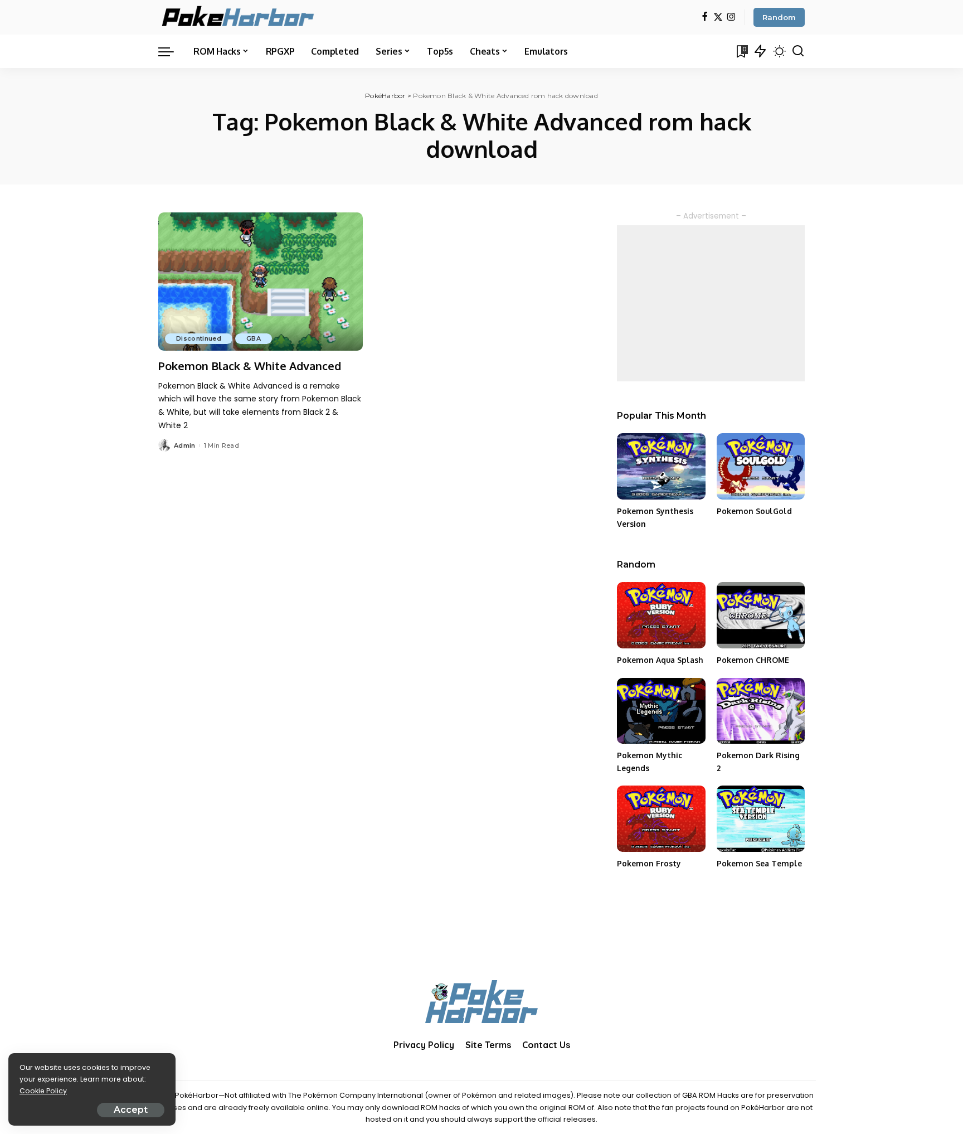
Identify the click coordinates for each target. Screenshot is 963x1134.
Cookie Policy (43, 1091)
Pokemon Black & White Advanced (249, 365)
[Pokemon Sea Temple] (761, 819)
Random (779, 17)
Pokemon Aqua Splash (660, 660)
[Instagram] (731, 17)
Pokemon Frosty (649, 863)
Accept (131, 1109)
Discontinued (198, 338)
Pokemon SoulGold (754, 511)
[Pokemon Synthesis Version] (661, 466)
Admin (185, 445)
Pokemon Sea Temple (759, 863)
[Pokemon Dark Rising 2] (761, 711)
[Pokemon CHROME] (761, 615)
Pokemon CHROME (753, 660)
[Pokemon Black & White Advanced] (260, 281)
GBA (253, 338)
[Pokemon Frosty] (661, 819)
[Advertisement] (711, 303)
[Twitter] (718, 17)
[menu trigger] (171, 51)
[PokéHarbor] (238, 17)
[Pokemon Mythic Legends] (661, 711)
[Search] (798, 51)
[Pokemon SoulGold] (761, 466)
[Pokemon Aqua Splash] (661, 615)
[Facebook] (704, 17)
